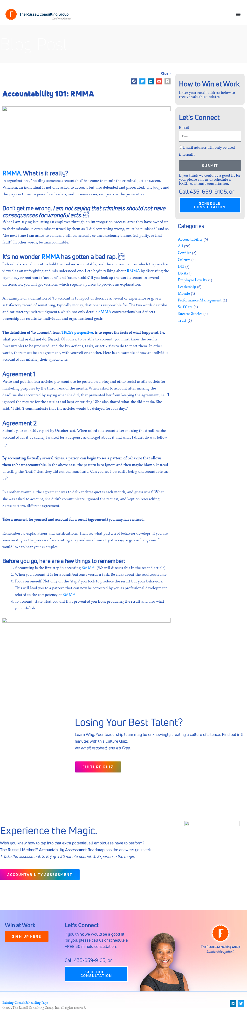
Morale (184, 293)
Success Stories (190, 313)
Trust (182, 320)
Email (184, 127)
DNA (182, 273)
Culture (184, 259)
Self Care (185, 307)
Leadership (187, 286)
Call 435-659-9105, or (88, 960)
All (180, 246)
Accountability (190, 239)
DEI (181, 266)
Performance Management (200, 300)
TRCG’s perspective (77, 332)
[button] (238, 14)
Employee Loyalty (192, 280)
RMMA (11, 173)
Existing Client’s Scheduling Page (25, 1003)
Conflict (184, 252)
